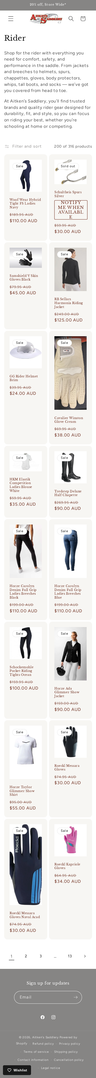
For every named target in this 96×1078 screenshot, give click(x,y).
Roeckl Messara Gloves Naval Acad (25, 915)
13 (70, 956)
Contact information (33, 1060)
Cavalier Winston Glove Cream (68, 420)
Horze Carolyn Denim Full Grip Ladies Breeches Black (23, 591)
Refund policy (43, 1043)
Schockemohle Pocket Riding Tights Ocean (21, 671)
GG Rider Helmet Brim (24, 378)
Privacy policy (69, 1043)
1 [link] (12, 956)
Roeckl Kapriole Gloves (67, 866)
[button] (11, 19)
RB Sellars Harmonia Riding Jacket (68, 302)
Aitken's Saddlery (45, 1037)
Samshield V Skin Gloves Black (24, 278)
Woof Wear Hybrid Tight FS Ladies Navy (25, 203)
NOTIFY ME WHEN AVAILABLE (71, 209)
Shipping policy (66, 1051)
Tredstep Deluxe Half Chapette (68, 493)
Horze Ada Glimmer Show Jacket (66, 692)
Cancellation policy (69, 1060)
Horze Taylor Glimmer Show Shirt (22, 790)
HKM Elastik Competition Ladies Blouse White (21, 485)
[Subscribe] (75, 997)
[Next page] (84, 956)
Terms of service (36, 1051)
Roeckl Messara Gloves (67, 767)
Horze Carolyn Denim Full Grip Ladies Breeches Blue (67, 591)
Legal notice (50, 1068)
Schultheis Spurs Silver (68, 194)
